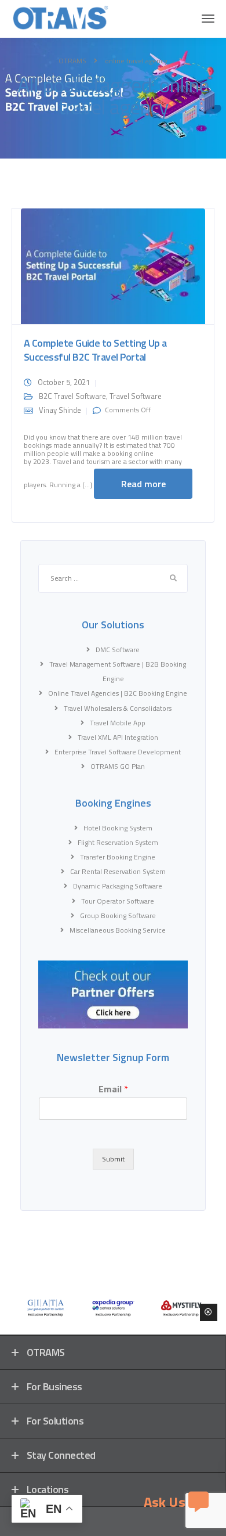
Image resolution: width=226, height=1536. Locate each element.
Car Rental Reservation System (118, 871)
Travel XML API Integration (118, 737)
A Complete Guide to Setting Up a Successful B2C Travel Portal (95, 350)
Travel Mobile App (117, 722)
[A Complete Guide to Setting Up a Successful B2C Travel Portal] (113, 265)
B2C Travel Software (72, 396)
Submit (113, 1158)
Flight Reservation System (118, 842)
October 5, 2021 (64, 382)
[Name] (208, 18)
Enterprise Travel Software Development (117, 751)
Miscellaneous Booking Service (118, 930)
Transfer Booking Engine (117, 856)
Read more (143, 484)
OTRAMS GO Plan (117, 766)
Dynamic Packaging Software (117, 885)
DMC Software (118, 649)
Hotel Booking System (117, 827)
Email (113, 1089)
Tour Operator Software (117, 901)
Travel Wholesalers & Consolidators (118, 708)
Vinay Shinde (60, 410)
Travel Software (136, 396)
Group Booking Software (118, 915)
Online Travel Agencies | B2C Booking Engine (117, 693)
